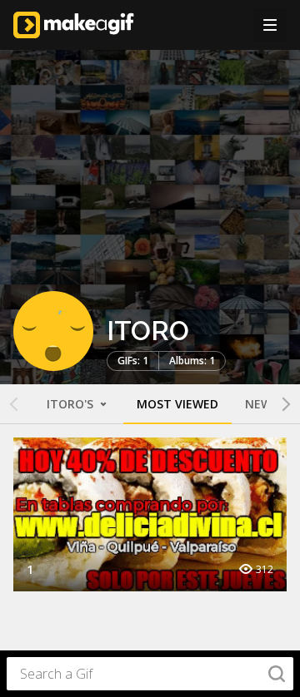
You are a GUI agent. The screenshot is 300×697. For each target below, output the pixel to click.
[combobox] (150, 673)
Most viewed (177, 404)
